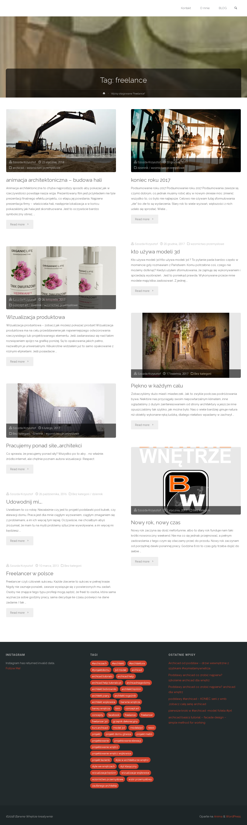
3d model (120, 669)
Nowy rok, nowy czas (155, 522)
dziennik (143, 168)
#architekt (118, 663)
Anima (217, 816)
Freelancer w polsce (29, 573)
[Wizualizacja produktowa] (61, 277)
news (151, 727)
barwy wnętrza (101, 708)
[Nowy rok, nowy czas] (186, 481)
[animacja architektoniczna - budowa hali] (61, 140)
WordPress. (233, 816)
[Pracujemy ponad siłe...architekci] (61, 410)
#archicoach (99, 663)
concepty (97, 714)
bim (117, 708)
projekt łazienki (101, 759)
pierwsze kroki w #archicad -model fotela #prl (200, 710)
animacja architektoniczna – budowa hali (54, 180)
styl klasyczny (128, 766)
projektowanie (100, 740)
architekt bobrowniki (104, 689)
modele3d (136, 727)
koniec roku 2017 (150, 180)
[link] (236, 8)
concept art (20, 305)
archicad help (126, 676)
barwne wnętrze (130, 702)
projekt (96, 734)
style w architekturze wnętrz (132, 759)
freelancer (147, 714)
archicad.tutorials (102, 676)
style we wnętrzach (103, 766)
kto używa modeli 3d (155, 252)
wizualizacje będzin (104, 772)
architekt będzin (131, 689)
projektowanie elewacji (127, 740)
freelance (130, 714)
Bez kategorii (202, 374)
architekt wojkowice (103, 702)
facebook (113, 714)
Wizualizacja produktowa (35, 317)
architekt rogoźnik (125, 695)
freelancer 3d (99, 721)
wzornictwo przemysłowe (43, 168)
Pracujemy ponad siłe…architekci (44, 446)
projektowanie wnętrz (105, 747)
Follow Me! (13, 668)
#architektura (137, 663)
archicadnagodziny (138, 682)
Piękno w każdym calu (157, 386)
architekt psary (100, 695)
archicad (18, 168)
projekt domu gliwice (118, 734)
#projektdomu (100, 669)
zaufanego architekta (104, 785)
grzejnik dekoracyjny (125, 721)
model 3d (119, 727)
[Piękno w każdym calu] (186, 345)
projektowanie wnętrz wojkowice (111, 753)
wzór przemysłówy (140, 779)
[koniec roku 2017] (186, 140)
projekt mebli (144, 734)
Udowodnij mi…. (24, 502)
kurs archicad (100, 727)
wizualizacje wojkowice (135, 772)
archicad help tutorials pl (106, 682)
